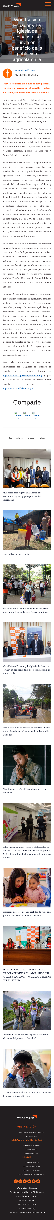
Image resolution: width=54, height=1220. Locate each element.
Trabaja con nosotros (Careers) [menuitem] (31, 1132)
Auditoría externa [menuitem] (31, 1153)
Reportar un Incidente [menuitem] (31, 1145)
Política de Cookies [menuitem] (31, 1162)
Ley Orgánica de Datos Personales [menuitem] (31, 1174)
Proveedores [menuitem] (31, 1136)
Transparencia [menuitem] (31, 1149)
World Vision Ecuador (25, 70)
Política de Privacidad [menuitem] (31, 1166)
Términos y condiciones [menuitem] (31, 1170)
